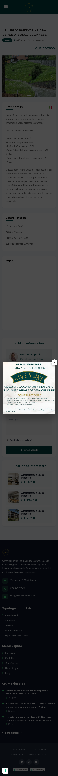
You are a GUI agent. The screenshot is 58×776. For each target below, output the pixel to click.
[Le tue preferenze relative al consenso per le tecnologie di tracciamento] (5, 771)
